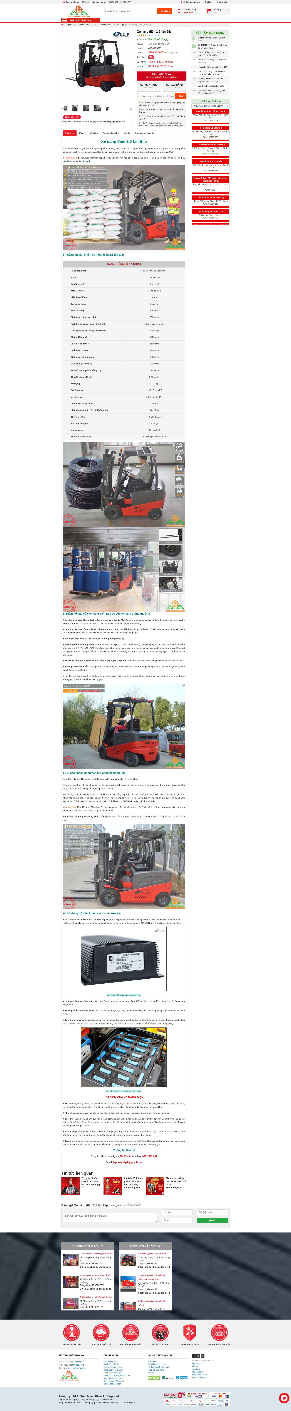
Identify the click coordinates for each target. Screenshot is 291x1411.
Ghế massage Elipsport (114, 1381)
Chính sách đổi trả (111, 1364)
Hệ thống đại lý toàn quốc (159, 1367)
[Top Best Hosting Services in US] (168, 1377)
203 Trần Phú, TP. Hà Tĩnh (211, 215)
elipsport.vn (197, 1363)
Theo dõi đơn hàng (156, 1370)
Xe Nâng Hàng (106, 24)
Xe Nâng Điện (121, 24)
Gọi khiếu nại (65, 1364)
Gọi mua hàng (66, 1361)
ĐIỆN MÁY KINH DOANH (86, 24)
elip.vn (195, 1366)
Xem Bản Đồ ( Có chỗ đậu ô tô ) (97, 1267)
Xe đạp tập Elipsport (112, 1384)
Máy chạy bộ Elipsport (113, 1378)
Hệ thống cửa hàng (191, 2)
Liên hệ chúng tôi (111, 1361)
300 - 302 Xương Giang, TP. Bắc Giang (211, 201)
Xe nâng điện (70, 158)
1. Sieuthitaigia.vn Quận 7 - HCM (152, 1253)
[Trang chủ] (78, 11)
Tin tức (208, 2)
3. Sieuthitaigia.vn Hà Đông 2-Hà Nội (96, 1297)
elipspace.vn (197, 1372)
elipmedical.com (199, 1374)
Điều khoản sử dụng (156, 1364)
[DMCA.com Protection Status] (154, 1377)
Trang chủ (68, 24)
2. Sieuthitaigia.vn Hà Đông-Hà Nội (95, 1275)
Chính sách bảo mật (112, 1372)
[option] (69, 108)
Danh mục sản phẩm (80, 20)
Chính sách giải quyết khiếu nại (117, 1375)
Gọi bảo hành (65, 1368)
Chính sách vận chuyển (113, 1370)
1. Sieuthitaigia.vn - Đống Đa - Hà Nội (96, 1253)
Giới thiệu (152, 1361)
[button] (62, 108)
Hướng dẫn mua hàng (113, 1367)
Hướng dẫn (222, 2)
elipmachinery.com (200, 1377)
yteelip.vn (196, 1369)
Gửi (214, 1220)
